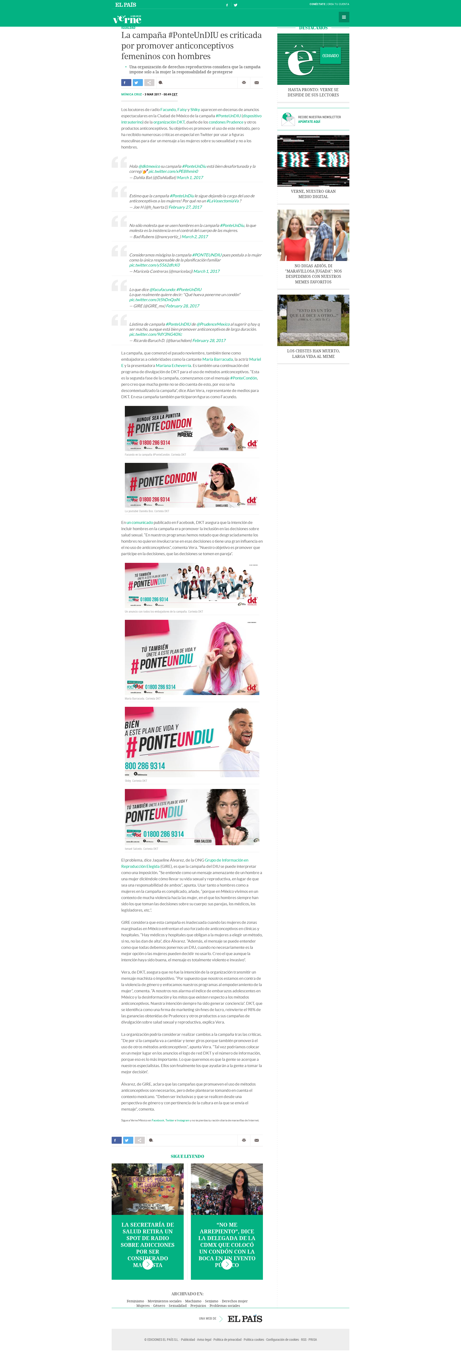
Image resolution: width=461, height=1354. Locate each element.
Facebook (158, 1120)
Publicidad (188, 1339)
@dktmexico (149, 166)
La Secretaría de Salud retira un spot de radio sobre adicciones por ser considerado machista (148, 1245)
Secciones (344, 17)
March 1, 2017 (190, 177)
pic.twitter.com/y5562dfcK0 (154, 265)
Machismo (193, 1301)
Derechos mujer (235, 1301)
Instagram (183, 1120)
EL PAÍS (245, 1318)
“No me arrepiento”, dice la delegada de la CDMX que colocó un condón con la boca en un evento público (226, 1245)
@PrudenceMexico (213, 324)
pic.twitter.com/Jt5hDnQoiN (154, 299)
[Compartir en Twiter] (138, 82)
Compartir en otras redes (149, 82)
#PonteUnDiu (194, 166)
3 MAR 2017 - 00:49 (161, 94)
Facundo (168, 109)
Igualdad (128, 27)
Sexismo (211, 1301)
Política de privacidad (227, 1339)
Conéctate (317, 4)
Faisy (182, 109)
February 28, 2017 (182, 306)
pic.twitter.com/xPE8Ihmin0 (173, 171)
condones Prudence (226, 122)
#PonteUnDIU (228, 115)
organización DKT (169, 122)
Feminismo (135, 1301)
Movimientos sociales (165, 1301)
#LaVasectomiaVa (222, 201)
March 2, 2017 (195, 236)
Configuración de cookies (282, 1339)
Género (159, 1306)
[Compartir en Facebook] (126, 82)
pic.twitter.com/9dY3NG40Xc (155, 334)
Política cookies (254, 1339)
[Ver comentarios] (162, 82)
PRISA (313, 1339)
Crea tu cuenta (338, 4)
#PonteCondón (243, 378)
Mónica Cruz (132, 94)
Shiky (195, 109)
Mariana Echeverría (173, 365)
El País (126, 4)
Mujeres (143, 1306)
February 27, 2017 (185, 207)
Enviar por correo (256, 82)
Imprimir (244, 82)
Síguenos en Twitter (235, 4)
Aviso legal (204, 1339)
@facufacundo (162, 289)
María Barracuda (217, 359)
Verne (127, 19)
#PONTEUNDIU (206, 255)
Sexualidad (178, 1306)
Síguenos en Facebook (227, 4)
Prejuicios (198, 1306)
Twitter (169, 1120)
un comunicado (140, 522)
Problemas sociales (225, 1306)
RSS (303, 1339)
